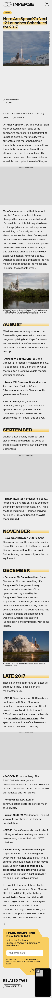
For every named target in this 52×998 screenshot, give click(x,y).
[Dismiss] (47, 971)
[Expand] (38, 971)
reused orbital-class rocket (23, 718)
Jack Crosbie (13, 100)
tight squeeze (36, 874)
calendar (23, 219)
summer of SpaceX (28, 149)
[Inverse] (24, 4)
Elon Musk (11, 986)
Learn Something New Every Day (20, 934)
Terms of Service (23, 961)
